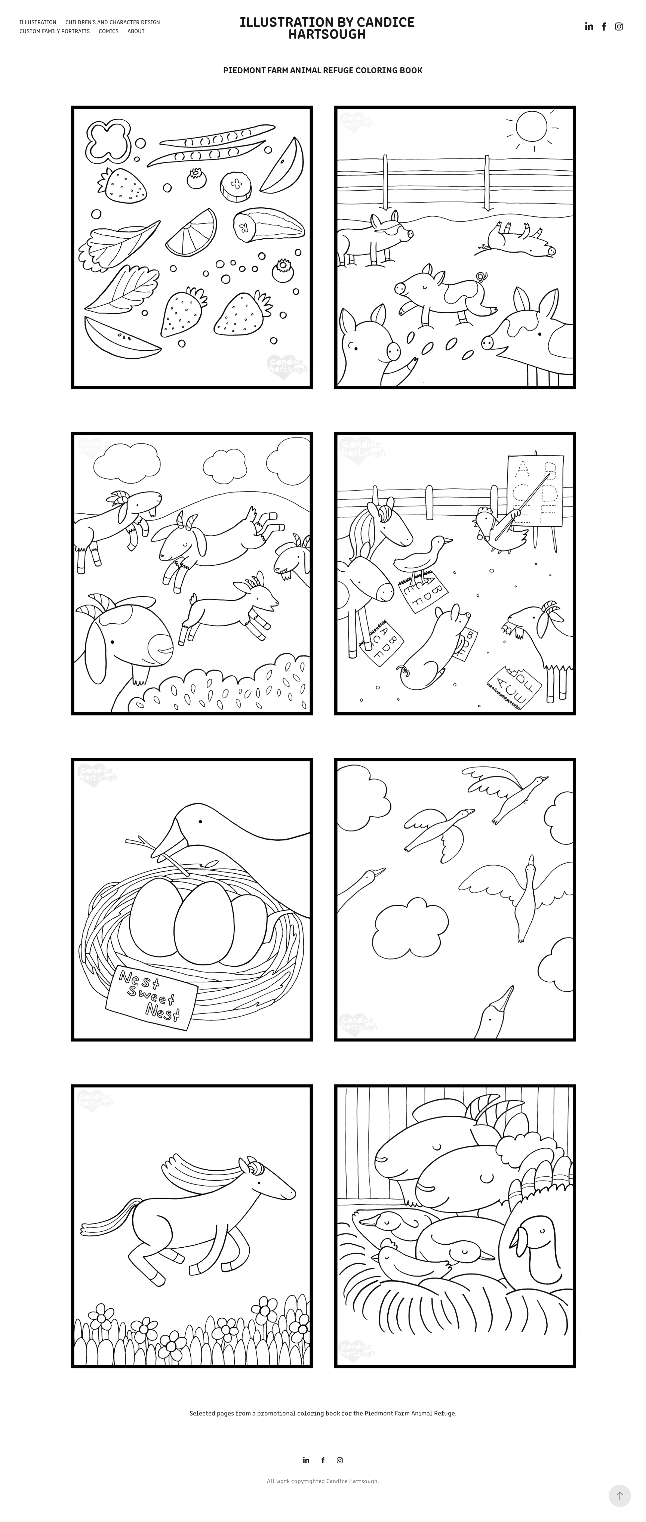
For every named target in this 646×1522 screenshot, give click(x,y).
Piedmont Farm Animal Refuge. (410, 1412)
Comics (109, 31)
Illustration (37, 22)
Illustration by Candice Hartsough (329, 26)
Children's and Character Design (112, 22)
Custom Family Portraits (54, 31)
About (136, 31)
